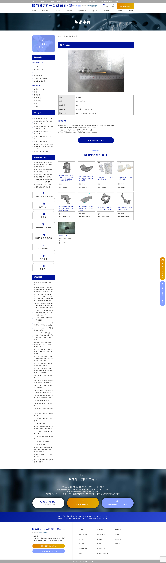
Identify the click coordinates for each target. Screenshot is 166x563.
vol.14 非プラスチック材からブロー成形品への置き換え (43, 382)
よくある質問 (119, 11)
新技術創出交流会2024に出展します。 (43, 456)
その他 (36, 107)
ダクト (36, 72)
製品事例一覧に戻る (96, 140)
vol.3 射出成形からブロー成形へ (43, 438)
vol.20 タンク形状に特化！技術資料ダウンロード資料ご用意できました (43, 344)
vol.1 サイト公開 (39, 445)
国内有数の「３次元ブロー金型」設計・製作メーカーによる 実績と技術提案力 (43, 165)
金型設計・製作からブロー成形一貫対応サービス (44, 127)
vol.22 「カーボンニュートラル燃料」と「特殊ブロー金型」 (44, 324)
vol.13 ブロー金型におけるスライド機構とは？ (44, 387)
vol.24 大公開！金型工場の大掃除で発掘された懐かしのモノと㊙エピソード (43, 313)
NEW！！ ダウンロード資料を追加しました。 (43, 329)
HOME (34, 11)
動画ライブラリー (102, 548)
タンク (36, 66)
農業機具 (37, 95)
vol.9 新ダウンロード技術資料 (43, 405)
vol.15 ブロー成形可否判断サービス (43, 377)
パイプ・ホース (38, 69)
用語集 (99, 544)
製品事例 (69, 11)
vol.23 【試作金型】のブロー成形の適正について (44, 319)
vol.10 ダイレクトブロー (42, 401)
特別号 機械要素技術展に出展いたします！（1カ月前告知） (43, 428)
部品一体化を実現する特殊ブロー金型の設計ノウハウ (43, 171)
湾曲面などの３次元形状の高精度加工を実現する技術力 (43, 176)
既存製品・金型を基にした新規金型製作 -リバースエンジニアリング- (43, 146)
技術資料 (131, 11)
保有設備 (106, 11)
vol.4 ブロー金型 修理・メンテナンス (43, 433)
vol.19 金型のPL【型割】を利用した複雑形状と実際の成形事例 (43, 351)
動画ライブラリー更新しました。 (43, 283)
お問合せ (118, 534)
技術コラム (95, 11)
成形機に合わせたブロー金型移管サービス (43, 122)
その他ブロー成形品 (40, 78)
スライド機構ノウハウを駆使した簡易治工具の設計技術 (43, 186)
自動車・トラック (39, 89)
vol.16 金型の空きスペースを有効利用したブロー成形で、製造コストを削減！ (43, 370)
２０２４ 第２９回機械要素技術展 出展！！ (43, 461)
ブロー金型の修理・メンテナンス (43, 137)
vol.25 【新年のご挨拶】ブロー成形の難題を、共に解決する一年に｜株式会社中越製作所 (43, 306)
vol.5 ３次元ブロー (40, 424)
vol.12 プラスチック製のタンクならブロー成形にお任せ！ (43, 392)
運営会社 (118, 539)
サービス (58, 11)
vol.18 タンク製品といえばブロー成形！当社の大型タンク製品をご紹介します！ (43, 358)
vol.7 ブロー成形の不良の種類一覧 (43, 415)
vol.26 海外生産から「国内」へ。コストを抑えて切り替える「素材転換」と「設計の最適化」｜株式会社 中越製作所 (44, 298)
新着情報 (118, 529)
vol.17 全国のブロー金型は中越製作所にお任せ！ (43, 364)
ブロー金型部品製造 (40, 141)
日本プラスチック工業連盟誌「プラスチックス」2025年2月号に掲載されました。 (43, 450)
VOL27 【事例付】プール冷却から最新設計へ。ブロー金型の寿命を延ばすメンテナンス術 (43, 289)
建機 (35, 92)
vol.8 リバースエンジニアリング (43, 410)
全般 (35, 104)
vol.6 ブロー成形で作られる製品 (43, 420)
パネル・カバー (38, 75)
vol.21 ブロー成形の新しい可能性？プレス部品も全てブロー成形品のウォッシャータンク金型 (43, 336)
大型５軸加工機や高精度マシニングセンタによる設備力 (43, 181)
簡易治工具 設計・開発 (41, 151)
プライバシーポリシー (121, 544)
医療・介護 (37, 101)
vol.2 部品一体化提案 (41, 442)
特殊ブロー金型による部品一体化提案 (43, 132)
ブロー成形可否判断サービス (43, 118)
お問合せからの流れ (103, 553)
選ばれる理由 (46, 11)
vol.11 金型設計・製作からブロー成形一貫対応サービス (43, 397)
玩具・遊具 (37, 98)
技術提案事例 (82, 11)
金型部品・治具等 (39, 81)
